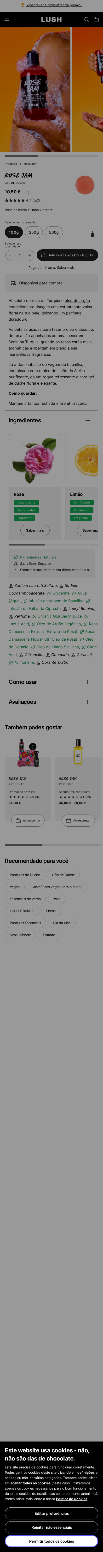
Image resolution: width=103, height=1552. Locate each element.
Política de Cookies (71, 1499)
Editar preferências (51, 1513)
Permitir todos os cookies (51, 1541)
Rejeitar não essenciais (51, 1527)
